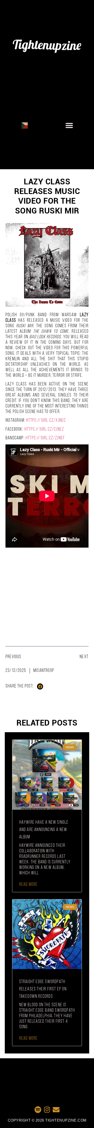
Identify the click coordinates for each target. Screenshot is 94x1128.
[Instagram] (47, 1109)
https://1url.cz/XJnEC (46, 420)
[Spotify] (37, 1109)
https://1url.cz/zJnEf (45, 438)
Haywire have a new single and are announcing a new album (44, 830)
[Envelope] (56, 1109)
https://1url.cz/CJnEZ (44, 429)
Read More (28, 884)
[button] (69, 125)
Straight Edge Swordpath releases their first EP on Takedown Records (43, 989)
